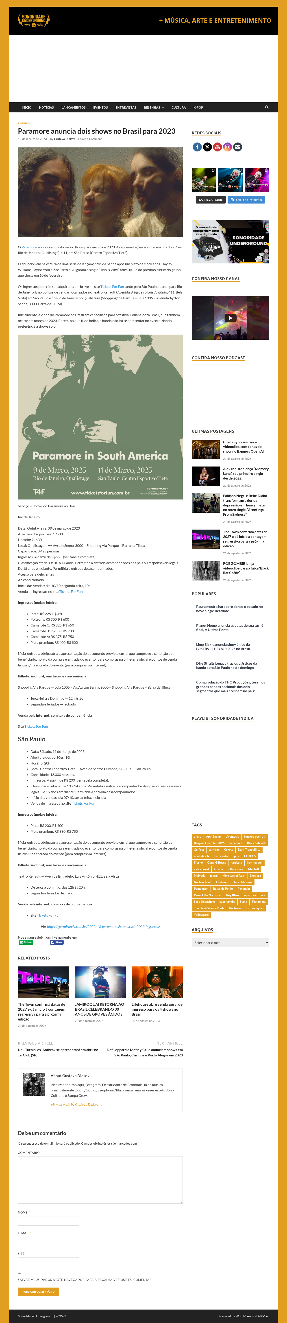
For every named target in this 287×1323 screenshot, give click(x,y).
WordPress (243, 1316)
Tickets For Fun (112, 286)
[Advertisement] (143, 68)
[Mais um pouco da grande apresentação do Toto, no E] (230, 180)
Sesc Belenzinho (204, 901)
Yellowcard (201, 914)
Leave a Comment (90, 139)
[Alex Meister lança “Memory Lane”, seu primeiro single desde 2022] (206, 469)
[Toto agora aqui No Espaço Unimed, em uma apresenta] (257, 180)
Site (21, 1253)
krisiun (218, 869)
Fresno (198, 862)
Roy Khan (232, 895)
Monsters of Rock (233, 875)
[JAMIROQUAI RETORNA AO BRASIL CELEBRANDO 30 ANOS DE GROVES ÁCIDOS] (100, 983)
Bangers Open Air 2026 (209, 843)
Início (26, 107)
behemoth (235, 843)
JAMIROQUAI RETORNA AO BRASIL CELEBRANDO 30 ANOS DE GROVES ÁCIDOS (99, 1009)
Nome (24, 1212)
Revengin (243, 888)
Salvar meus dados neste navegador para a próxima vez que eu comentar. (85, 1279)
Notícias (46, 107)
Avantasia (232, 836)
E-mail (25, 1233)
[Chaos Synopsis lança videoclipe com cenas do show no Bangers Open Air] (206, 442)
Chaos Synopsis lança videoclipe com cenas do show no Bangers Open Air (244, 446)
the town (235, 908)
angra (197, 836)
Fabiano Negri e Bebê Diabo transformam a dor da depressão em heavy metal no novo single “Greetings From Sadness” (245, 504)
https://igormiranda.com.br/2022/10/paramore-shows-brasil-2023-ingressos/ (103, 926)
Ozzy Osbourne (242, 882)
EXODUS (250, 856)
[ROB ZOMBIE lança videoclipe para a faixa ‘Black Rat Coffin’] (206, 564)
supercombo (227, 901)
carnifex (214, 849)
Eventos (100, 107)
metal (214, 875)
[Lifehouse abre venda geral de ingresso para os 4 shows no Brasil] (157, 983)
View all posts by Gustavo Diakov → (77, 1104)
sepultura (250, 895)
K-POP (198, 107)
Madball (253, 869)
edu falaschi (202, 856)
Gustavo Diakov (64, 139)
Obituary (222, 882)
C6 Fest (199, 849)
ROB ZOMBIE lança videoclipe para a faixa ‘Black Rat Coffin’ (246, 568)
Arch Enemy (214, 836)
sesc (263, 895)
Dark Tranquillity (249, 849)
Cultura (179, 107)
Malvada (199, 875)
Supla (243, 901)
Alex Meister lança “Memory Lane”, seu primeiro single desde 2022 (246, 473)
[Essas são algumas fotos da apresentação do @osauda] (204, 180)
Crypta (228, 849)
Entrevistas (125, 107)
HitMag (263, 1316)
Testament (259, 901)
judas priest (201, 869)
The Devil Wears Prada (209, 908)
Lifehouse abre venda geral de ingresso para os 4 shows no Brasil (157, 1009)
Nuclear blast (202, 882)
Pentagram (201, 888)
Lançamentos (73, 107)
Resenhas (152, 107)
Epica (236, 856)
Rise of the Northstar (208, 895)
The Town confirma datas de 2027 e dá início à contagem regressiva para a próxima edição (41, 1011)
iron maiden (254, 862)
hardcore (236, 862)
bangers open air (254, 836)
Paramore (29, 247)
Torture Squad (254, 908)
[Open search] (266, 107)
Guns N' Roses (216, 862)
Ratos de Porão (223, 888)
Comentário (30, 1152)
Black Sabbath (256, 843)
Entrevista (221, 856)
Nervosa (255, 875)
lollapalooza (236, 869)
